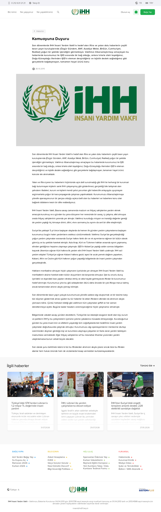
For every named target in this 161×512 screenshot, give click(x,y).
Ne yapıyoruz (26, 12)
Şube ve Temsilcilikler (129, 466)
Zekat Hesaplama (56, 457)
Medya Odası (125, 463)
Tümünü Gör (146, 365)
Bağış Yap (148, 12)
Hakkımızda (124, 457)
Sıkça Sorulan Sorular (58, 463)
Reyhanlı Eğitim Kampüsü (95, 463)
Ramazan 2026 (19, 463)
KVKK (50, 460)
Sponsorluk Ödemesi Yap (95, 457)
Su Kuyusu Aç (19, 460)
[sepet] (136, 12)
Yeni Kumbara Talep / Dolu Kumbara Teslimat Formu (96, 467)
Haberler (40, 31)
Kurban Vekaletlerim (93, 460)
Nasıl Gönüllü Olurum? (58, 466)
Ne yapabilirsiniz (45, 12)
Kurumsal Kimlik (126, 460)
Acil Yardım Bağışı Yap (22, 457)
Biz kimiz (12, 12)
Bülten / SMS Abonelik (129, 469)
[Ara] (58, 12)
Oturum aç (125, 12)
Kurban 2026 (18, 466)
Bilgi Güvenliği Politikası (59, 469)
